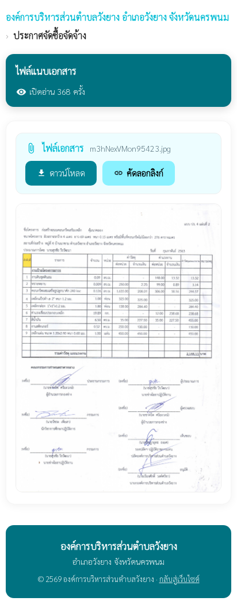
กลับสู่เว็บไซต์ (179, 579)
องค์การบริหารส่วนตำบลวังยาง (117, 17)
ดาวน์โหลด (61, 172)
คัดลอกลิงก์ (138, 172)
